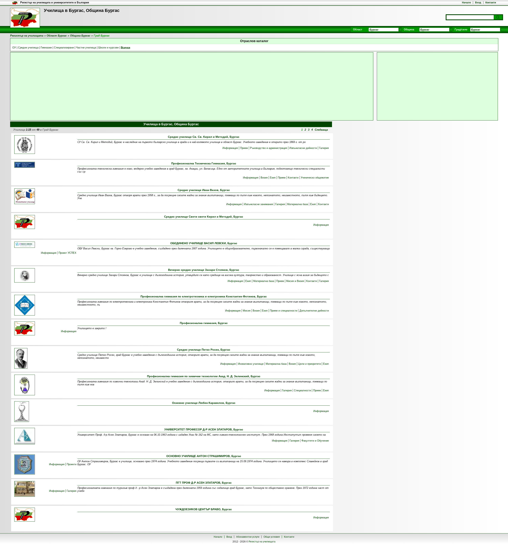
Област (357, 29)
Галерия (324, 148)
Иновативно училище (251, 363)
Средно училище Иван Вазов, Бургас (204, 190)
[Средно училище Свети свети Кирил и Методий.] (24, 222)
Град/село (461, 29)
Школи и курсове (108, 47)
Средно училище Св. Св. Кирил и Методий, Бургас (203, 136)
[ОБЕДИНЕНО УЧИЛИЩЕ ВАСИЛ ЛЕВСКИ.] (24, 245)
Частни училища (86, 47)
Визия (264, 177)
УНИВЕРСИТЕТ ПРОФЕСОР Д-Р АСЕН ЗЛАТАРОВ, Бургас (203, 429)
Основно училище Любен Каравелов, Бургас (203, 402)
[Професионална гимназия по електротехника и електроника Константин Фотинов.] (24, 305)
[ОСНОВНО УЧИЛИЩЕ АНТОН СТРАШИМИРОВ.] (24, 464)
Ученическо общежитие (315, 177)
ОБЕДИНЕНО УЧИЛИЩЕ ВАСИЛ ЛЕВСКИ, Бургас (203, 243)
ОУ (14, 47)
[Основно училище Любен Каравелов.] (21, 411)
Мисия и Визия (295, 281)
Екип (273, 177)
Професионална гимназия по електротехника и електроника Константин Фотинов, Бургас (203, 296)
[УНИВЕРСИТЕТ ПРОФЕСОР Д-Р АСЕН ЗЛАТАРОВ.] (24, 436)
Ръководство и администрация (268, 148)
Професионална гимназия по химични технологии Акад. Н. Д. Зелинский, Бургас (203, 376)
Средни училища (28, 47)
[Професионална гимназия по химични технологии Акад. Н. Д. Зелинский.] (24, 385)
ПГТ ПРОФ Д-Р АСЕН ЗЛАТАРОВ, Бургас (204, 482)
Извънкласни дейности (303, 148)
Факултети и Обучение (315, 440)
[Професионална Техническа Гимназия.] (24, 165)
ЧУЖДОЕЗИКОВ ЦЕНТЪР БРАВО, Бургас (203, 509)
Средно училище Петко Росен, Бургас (203, 349)
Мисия (246, 310)
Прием (244, 148)
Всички (125, 47)
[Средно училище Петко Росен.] (20, 358)
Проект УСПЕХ (67, 252)
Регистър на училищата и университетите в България (54, 2)
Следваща (321, 129)
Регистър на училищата (262, 541)
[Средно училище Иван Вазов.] (24, 196)
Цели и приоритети (309, 363)
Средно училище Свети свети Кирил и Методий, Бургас (203, 216)
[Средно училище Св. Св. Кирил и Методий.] (24, 144)
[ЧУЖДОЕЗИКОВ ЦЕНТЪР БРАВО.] (24, 515)
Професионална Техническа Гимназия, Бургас (203, 163)
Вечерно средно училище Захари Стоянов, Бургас (203, 269)
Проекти (71, 464)
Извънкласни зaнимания (258, 204)
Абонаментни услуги (247, 536)
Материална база (297, 204)
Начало (466, 2)
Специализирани (64, 47)
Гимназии (46, 47)
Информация (230, 148)
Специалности (302, 390)
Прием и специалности (283, 310)
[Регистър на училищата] (25, 18)
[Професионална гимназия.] (24, 328)
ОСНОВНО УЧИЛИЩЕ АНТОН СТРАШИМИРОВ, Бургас (203, 456)
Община (409, 29)
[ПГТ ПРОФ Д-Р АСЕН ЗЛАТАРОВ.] (24, 489)
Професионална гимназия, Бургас (204, 323)
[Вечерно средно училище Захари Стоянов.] (24, 275)
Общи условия (272, 536)
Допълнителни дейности (314, 310)
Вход (478, 2)
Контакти (490, 2)
